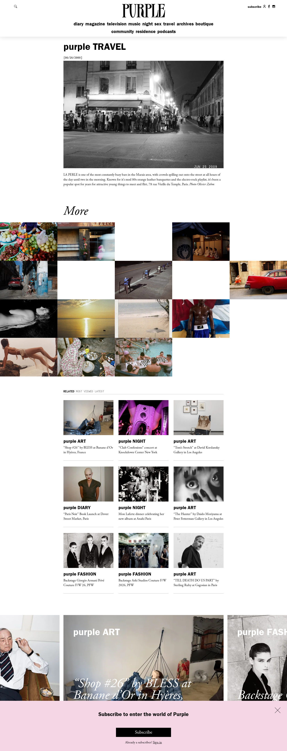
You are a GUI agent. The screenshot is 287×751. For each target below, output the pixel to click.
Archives (185, 24)
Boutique (204, 24)
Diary (79, 24)
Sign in (157, 742)
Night (147, 24)
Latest (99, 391)
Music (134, 24)
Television (117, 24)
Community (122, 31)
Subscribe (143, 732)
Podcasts (166, 31)
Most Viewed (84, 391)
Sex (157, 24)
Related (68, 391)
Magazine (95, 24)
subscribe (254, 6)
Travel (169, 24)
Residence (146, 31)
